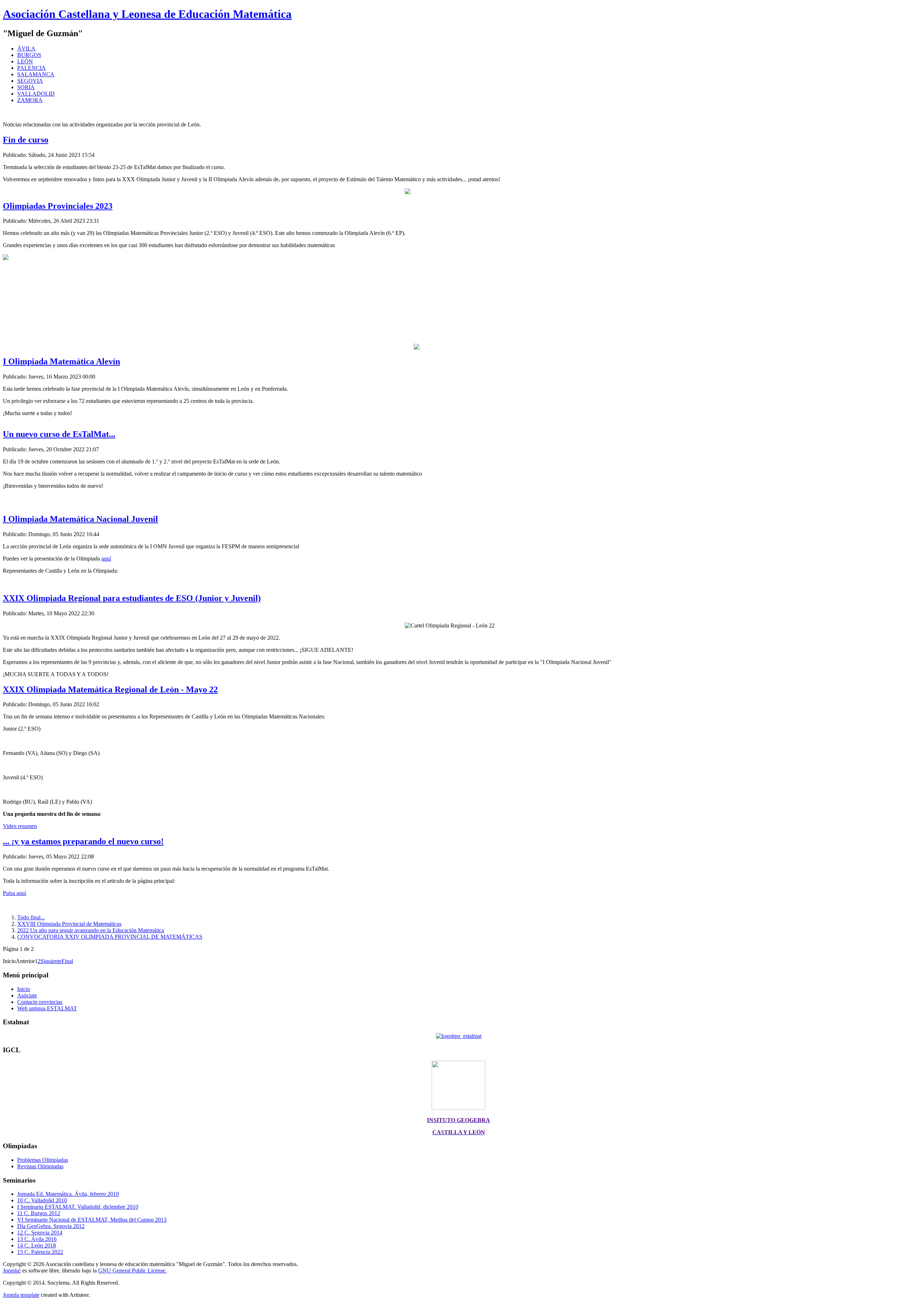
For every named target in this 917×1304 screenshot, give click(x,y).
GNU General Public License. (132, 1270)
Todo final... (31, 917)
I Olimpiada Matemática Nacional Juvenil (80, 519)
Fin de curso (25, 139)
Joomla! (12, 1270)
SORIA (26, 87)
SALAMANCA (35, 74)
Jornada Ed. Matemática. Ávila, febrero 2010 (68, 1194)
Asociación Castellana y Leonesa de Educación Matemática (147, 14)
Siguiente (51, 961)
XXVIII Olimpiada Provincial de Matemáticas (69, 924)
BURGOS (29, 55)
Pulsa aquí (14, 893)
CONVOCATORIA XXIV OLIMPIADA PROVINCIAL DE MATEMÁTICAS (109, 937)
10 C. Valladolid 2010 (42, 1200)
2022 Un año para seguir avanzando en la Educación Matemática (90, 930)
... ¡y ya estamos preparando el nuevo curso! (83, 841)
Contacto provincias (39, 1002)
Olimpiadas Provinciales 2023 (57, 206)
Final (67, 961)
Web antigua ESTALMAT (47, 1008)
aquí (106, 558)
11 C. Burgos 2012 (38, 1213)
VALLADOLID (36, 94)
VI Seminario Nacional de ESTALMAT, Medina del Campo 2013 (92, 1220)
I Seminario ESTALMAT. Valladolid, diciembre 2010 (77, 1207)
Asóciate (27, 995)
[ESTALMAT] (458, 1036)
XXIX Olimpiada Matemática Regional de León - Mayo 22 (110, 689)
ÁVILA (26, 48)
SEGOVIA (30, 81)
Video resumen (20, 826)
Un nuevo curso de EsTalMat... (59, 434)
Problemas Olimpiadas (42, 1160)
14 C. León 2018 (36, 1245)
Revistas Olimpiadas (40, 1166)
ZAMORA (30, 100)
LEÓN (25, 61)
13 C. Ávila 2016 (37, 1239)
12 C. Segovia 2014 (39, 1233)
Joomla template (21, 1295)
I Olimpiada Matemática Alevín (61, 361)
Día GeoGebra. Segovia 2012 (51, 1226)
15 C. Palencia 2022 (40, 1252)
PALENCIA (31, 68)
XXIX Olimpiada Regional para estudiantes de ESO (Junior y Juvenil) (132, 598)
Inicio (23, 989)
